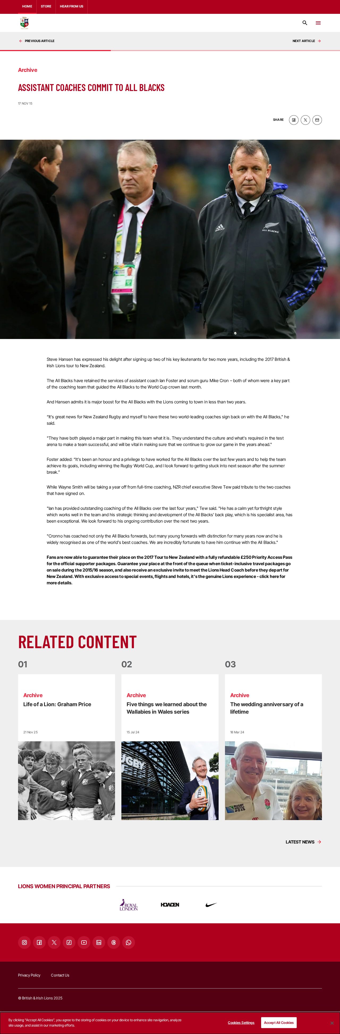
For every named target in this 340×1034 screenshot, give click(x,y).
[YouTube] (84, 942)
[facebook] (294, 120)
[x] (305, 120)
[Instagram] (24, 942)
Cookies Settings (241, 1022)
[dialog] (170, 1023)
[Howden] (170, 905)
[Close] (332, 1023)
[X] (54, 942)
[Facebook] (39, 942)
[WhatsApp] (128, 942)
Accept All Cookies (279, 1022)
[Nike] (211, 905)
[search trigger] (305, 22)
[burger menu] (318, 23)
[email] (317, 120)
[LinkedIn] (98, 942)
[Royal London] (128, 905)
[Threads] (113, 942)
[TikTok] (69, 942)
